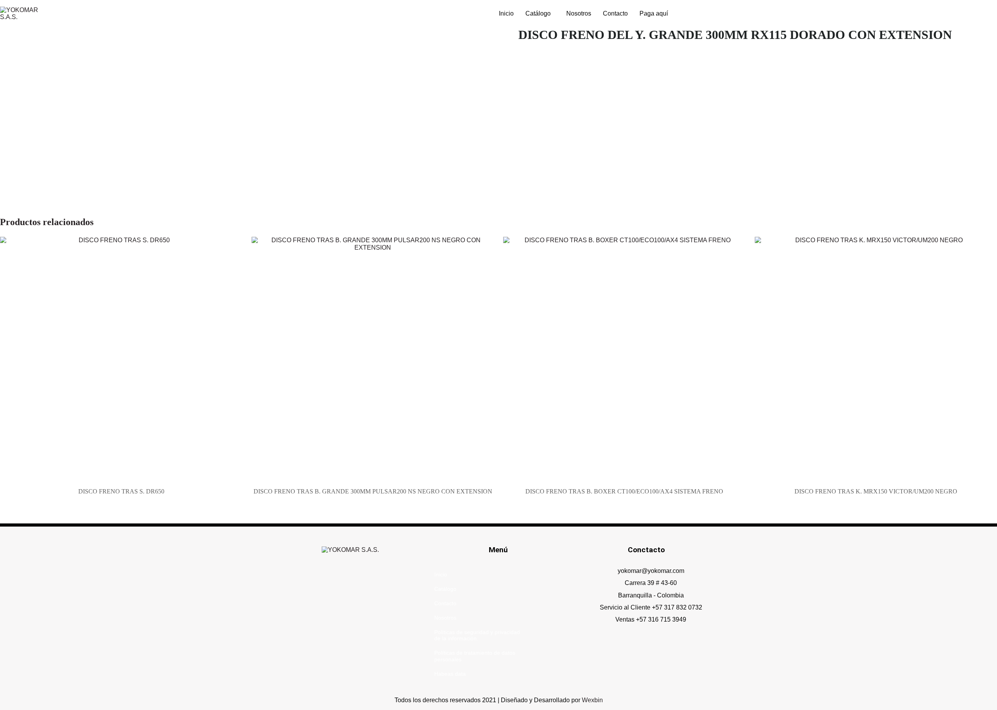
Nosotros (578, 13)
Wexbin (592, 700)
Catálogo (538, 13)
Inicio (506, 13)
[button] (540, 14)
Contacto (615, 13)
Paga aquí (653, 13)
